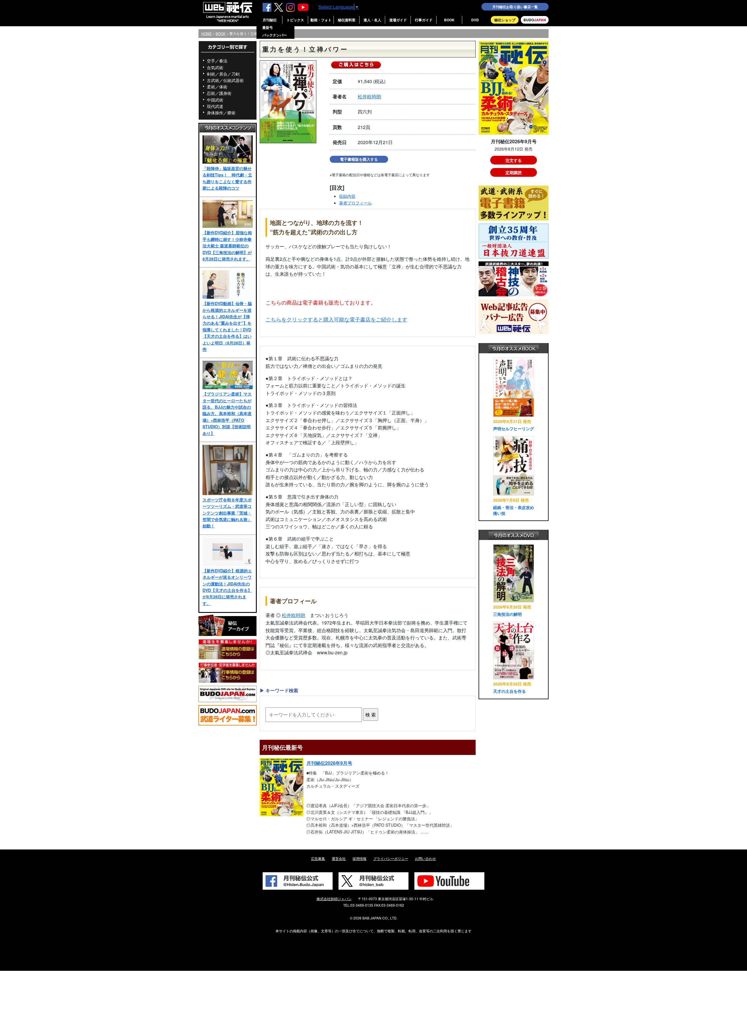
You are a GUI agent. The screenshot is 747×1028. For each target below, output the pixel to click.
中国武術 (215, 100)
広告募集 (318, 858)
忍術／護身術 (219, 93)
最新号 (267, 27)
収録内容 (347, 196)
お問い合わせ (425, 858)
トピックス (295, 19)
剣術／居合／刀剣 (223, 74)
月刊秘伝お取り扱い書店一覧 (515, 7)
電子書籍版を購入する (359, 159)
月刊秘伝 (270, 19)
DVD (475, 19)
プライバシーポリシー (390, 858)
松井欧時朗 (369, 96)
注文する (513, 160)
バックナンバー (274, 35)
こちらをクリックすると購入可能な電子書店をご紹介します (336, 319)
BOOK (449, 19)
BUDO (534, 19)
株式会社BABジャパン (334, 898)
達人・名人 (372, 19)
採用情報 (359, 858)
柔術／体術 (217, 87)
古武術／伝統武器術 (225, 80)
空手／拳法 (217, 61)
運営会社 (339, 858)
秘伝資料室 (346, 19)
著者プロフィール (355, 203)
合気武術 (215, 67)
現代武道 (215, 106)
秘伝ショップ (504, 19)
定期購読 (513, 172)
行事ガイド (423, 19)
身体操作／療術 (221, 113)
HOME (206, 33)
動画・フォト (320, 19)
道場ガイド (398, 19)
